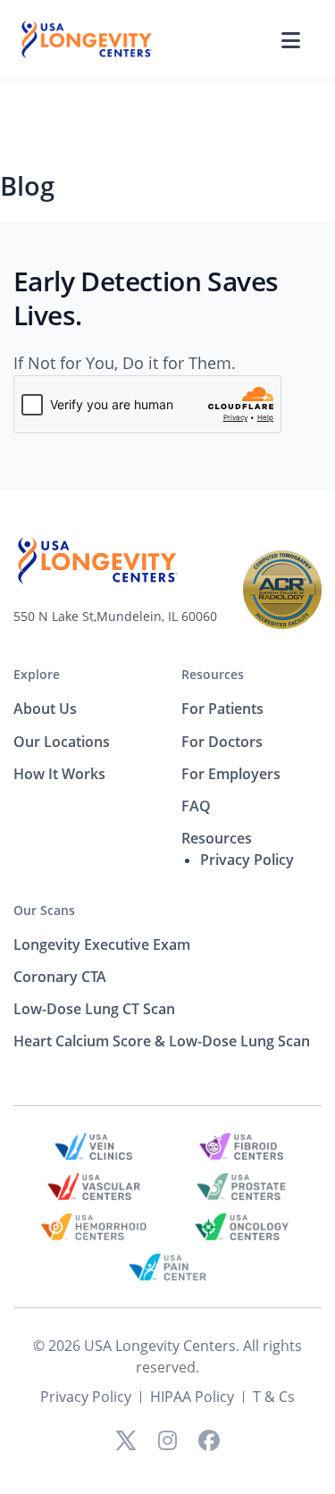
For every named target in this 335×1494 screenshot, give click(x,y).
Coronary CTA (59, 976)
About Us (45, 708)
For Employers (231, 774)
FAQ (196, 806)
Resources (212, 674)
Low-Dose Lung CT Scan (94, 1009)
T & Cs (274, 1396)
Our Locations (61, 741)
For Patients (222, 708)
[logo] (86, 38)
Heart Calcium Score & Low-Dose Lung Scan (161, 1041)
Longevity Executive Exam (101, 944)
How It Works (59, 774)
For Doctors (222, 741)
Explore (36, 674)
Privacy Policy (247, 859)
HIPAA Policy (192, 1396)
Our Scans (44, 910)
